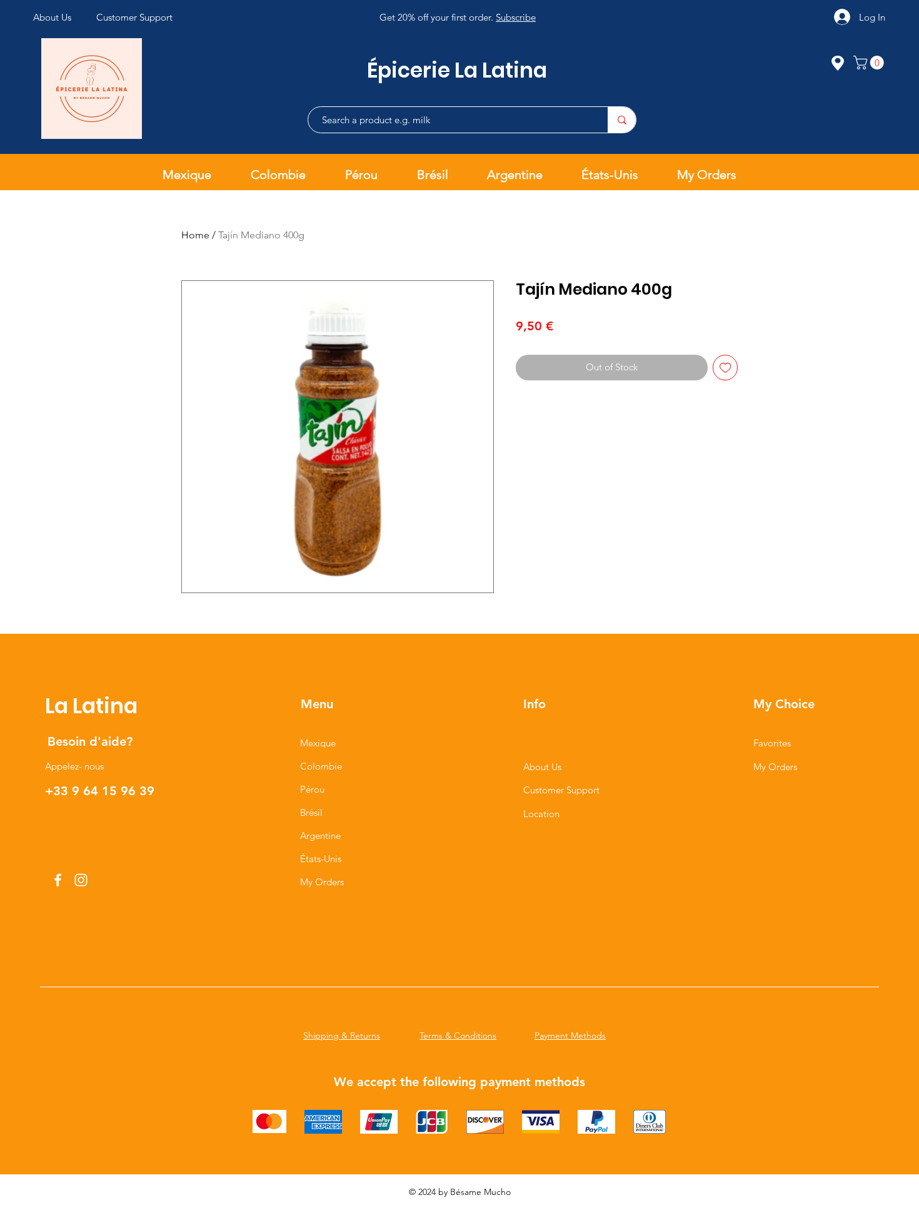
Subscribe (516, 17)
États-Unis (320, 859)
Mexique (318, 743)
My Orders (322, 882)
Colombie (321, 766)
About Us (542, 767)
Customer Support (561, 790)
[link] (870, 62)
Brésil (311, 812)
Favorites (772, 743)
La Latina (500, 70)
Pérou (312, 789)
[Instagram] (81, 880)
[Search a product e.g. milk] (622, 120)
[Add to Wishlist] (725, 367)
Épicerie (410, 70)
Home (195, 235)
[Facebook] (57, 880)
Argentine (320, 835)
